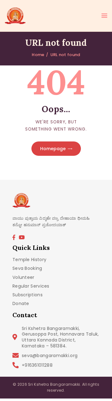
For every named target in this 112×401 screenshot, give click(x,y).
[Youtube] (22, 237)
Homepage (53, 149)
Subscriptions (27, 295)
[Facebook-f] (14, 237)
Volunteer (23, 277)
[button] (104, 16)
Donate (20, 303)
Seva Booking (27, 268)
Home (38, 55)
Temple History (29, 259)
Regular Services (30, 286)
